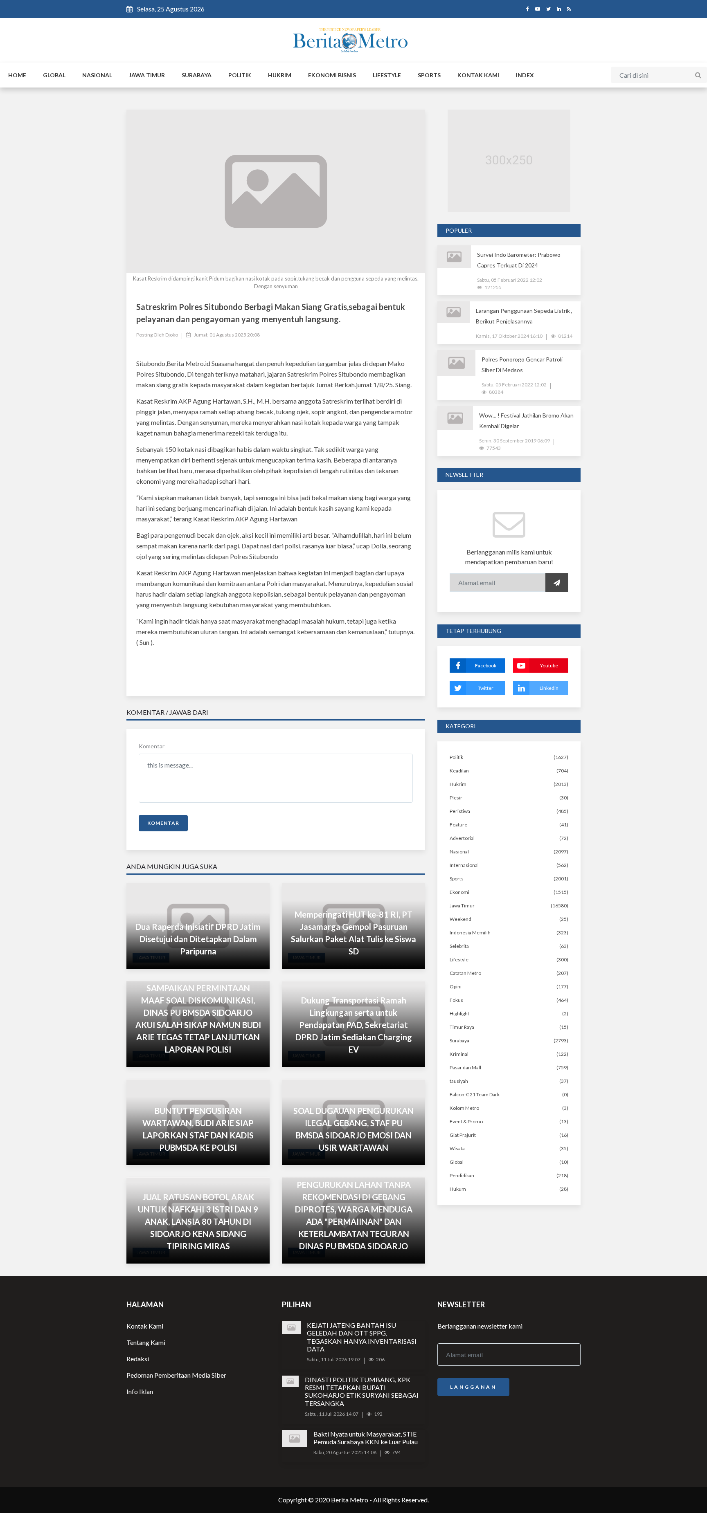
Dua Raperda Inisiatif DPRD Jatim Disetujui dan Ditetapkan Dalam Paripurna (198, 939)
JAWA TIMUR (147, 75)
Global (457, 1162)
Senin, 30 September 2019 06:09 (514, 441)
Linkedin (549, 688)
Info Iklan (139, 1391)
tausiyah (459, 1081)
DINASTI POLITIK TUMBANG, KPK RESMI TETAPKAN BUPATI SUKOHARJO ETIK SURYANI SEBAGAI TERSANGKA (362, 1391)
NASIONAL (97, 75)
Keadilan (459, 771)
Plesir (456, 798)
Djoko (171, 335)
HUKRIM (279, 75)
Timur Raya (462, 1027)
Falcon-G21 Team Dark (475, 1094)
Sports (457, 878)
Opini (456, 986)
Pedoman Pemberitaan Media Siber (176, 1375)
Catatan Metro (465, 973)
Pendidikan (462, 1175)
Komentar (151, 746)
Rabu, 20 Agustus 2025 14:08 (344, 1452)
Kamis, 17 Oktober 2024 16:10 (509, 336)
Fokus (456, 1000)
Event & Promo (466, 1121)
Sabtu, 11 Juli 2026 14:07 (331, 1414)
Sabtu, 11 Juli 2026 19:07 (333, 1359)
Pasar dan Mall (465, 1067)
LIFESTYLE (387, 75)
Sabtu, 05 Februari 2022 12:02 (509, 280)
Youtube (549, 665)
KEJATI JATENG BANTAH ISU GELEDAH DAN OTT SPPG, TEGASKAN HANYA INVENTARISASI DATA (362, 1337)
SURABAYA (197, 75)
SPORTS (429, 75)
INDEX (525, 75)
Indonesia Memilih (470, 932)
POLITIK (239, 75)
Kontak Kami (144, 1326)
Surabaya (459, 1040)
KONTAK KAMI (478, 75)
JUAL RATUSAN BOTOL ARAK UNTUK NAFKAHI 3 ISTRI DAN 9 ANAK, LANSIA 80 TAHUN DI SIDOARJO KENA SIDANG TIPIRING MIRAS (198, 1221)
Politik (456, 757)
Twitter (485, 688)
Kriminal (459, 1054)
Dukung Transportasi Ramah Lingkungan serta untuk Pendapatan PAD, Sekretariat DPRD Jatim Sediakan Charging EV (353, 1024)
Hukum (458, 1189)
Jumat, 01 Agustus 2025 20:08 (227, 335)
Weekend (460, 919)
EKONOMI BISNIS (332, 75)
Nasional (459, 852)
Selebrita (459, 946)
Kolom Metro (464, 1108)
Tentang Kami (145, 1342)
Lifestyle (459, 959)
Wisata (457, 1148)
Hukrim (458, 784)
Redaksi (137, 1359)
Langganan (473, 1387)
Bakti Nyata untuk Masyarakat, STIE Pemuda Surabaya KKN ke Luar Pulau (365, 1438)
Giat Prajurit (463, 1135)
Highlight (459, 1013)
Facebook (485, 665)
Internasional (464, 865)
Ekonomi (459, 892)
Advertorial (462, 838)
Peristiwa (460, 811)
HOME (17, 75)
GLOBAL (54, 75)
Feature (458, 825)
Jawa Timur (462, 905)
